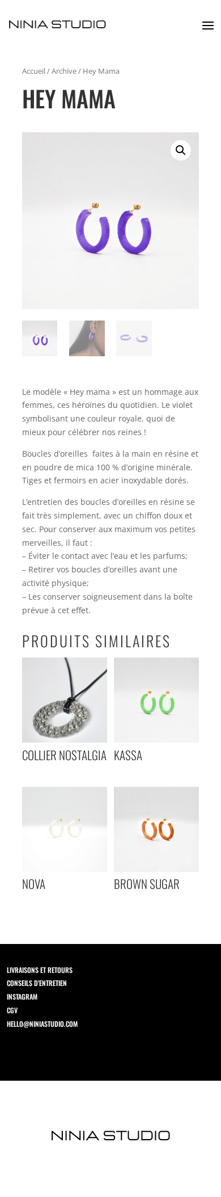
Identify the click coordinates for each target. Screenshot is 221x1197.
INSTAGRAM (18, 996)
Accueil (33, 71)
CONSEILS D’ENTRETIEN (33, 983)
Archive (64, 71)
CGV (9, 1010)
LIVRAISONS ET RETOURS (36, 970)
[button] (181, 150)
